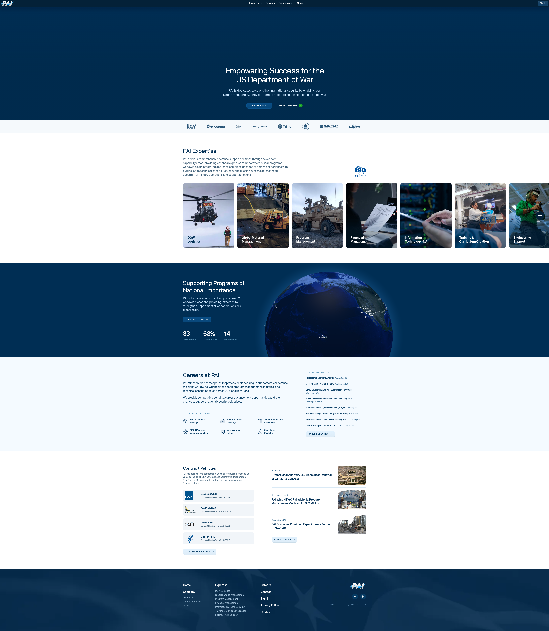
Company (189, 592)
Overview (188, 598)
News (186, 606)
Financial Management (226, 603)
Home (187, 585)
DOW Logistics (222, 591)
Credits (265, 612)
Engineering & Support (226, 615)
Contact (266, 592)
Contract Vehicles (192, 602)
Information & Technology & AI (230, 607)
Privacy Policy (270, 605)
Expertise (221, 585)
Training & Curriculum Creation (230, 611)
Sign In (543, 3)
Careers (266, 585)
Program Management (226, 599)
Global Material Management (229, 595)
